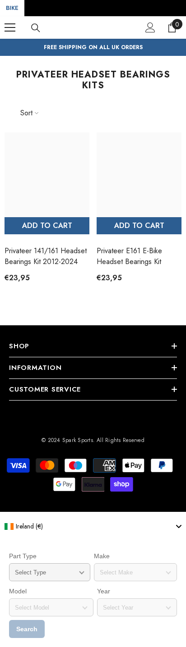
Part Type (23, 556)
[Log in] (150, 27)
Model (18, 591)
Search (26, 629)
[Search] (35, 28)
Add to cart (47, 225)
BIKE (12, 8)
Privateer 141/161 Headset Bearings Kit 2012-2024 (46, 256)
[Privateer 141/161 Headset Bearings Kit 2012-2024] (47, 174)
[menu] (10, 27)
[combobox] (93, 526)
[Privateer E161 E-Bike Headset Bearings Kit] (139, 174)
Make (102, 556)
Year (103, 591)
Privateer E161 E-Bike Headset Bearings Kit (129, 256)
